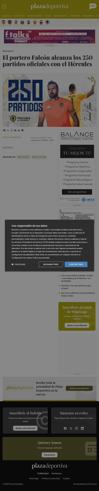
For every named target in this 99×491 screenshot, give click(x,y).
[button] (18, 264)
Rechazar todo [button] (50, 264)
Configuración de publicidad (22, 255)
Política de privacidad (41, 258)
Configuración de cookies (22, 258)
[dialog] (49, 245)
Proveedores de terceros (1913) (35, 242)
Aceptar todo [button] (76, 264)
